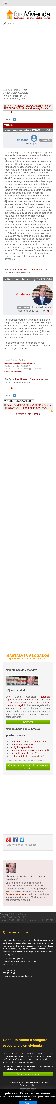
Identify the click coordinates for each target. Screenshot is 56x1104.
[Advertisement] (28, 58)
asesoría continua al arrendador (29, 741)
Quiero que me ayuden (28, 1074)
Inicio (17, 90)
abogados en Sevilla (36, 946)
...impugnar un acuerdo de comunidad (28, 750)
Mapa (33, 1085)
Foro (24, 90)
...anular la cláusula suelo (22, 753)
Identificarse (21, 269)
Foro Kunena (33, 414)
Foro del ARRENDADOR (16, 95)
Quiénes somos (16, 932)
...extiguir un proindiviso (21, 747)
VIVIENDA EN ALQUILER (16, 93)
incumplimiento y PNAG (35, 108)
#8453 (49, 279)
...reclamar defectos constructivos (26, 756)
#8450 (49, 130)
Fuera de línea (46, 140)
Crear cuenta (36, 269)
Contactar (28, 722)
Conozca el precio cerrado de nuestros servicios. (28, 766)
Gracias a (21, 414)
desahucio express (23, 744)
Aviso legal (31, 1082)
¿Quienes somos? (16, 1082)
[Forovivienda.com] (28, 15)
